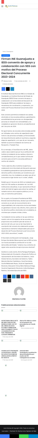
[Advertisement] (19, 29)
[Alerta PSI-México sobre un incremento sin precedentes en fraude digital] (28, 314)
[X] (8, 89)
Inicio (4, 51)
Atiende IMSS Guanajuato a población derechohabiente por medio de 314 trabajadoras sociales (28, 354)
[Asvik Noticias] (12, 6)
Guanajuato (10, 51)
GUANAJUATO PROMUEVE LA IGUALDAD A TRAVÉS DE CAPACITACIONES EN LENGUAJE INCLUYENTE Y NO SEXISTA (9, 354)
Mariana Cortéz (8, 81)
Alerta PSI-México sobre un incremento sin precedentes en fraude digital (28, 323)
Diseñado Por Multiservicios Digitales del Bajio (23, 431)
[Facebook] (3, 89)
